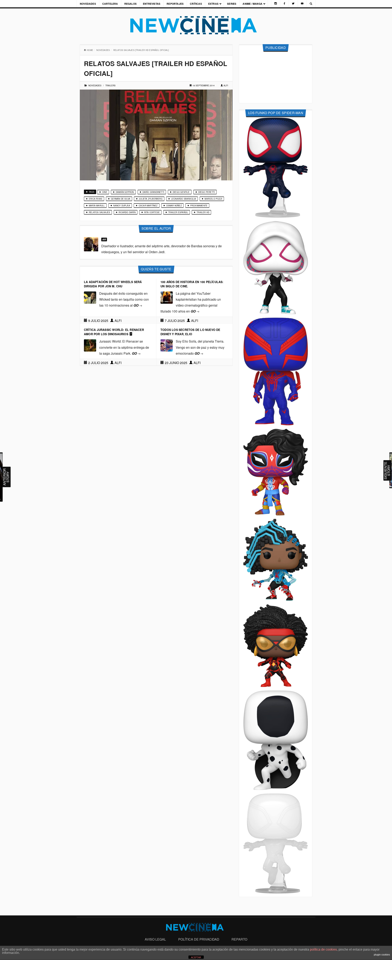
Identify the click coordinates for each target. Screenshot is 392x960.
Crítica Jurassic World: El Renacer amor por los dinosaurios (114, 332)
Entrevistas (151, 4)
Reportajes (175, 4)
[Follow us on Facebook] (284, 3)
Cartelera (110, 4)
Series (231, 4)
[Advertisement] (275, 77)
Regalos (130, 4)
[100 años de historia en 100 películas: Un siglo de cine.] (166, 297)
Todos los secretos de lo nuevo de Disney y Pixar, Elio (190, 332)
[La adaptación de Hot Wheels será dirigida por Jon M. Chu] (90, 297)
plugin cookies (382, 954)
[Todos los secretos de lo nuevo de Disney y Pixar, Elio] (166, 345)
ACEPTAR (196, 957)
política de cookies (323, 949)
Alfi (226, 85)
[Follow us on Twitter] (293, 3)
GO (138, 305)
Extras (213, 4)
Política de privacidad (198, 939)
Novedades (88, 4)
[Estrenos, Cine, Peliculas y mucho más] (196, 25)
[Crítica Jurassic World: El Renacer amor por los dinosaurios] (90, 345)
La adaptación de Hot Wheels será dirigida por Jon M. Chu (113, 284)
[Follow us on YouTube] (302, 3)
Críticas (196, 4)
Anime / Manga (252, 4)
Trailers (110, 85)
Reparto (239, 939)
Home (90, 50)
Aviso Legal (155, 939)
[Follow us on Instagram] (275, 3)
